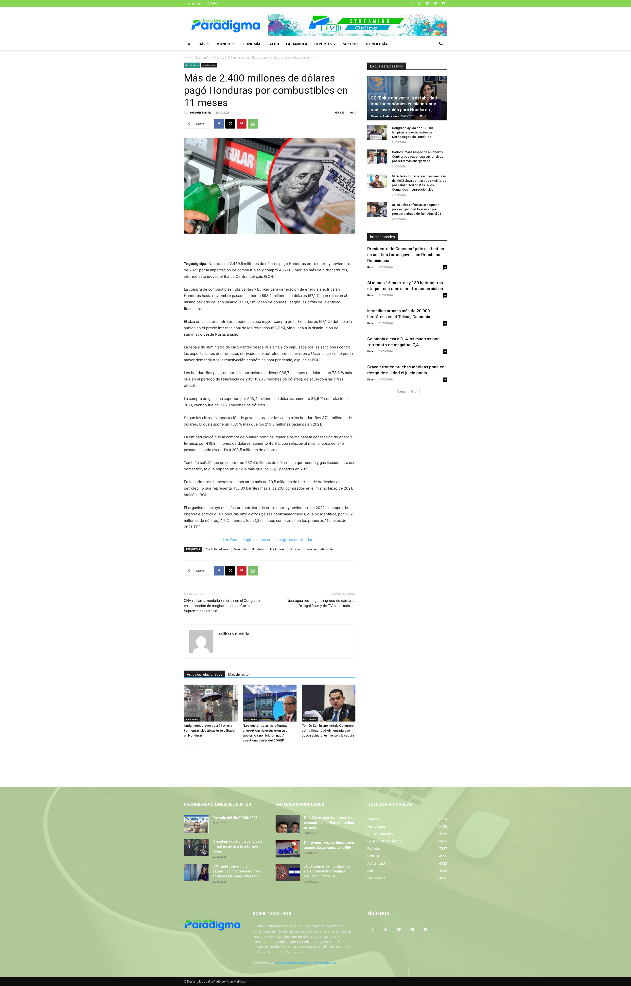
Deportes (323, 44)
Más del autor (239, 674)
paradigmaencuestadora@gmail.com (305, 962)
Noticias (295, 549)
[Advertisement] (269, 248)
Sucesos (350, 44)
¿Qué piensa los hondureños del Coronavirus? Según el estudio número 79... (327, 871)
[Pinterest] (241, 124)
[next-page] (195, 750)
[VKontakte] (435, 3)
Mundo (223, 44)
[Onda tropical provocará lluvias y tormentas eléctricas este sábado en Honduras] (211, 703)
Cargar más (405, 391)
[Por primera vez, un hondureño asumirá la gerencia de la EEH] (288, 848)
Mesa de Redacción (384, 116)
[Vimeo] (427, 3)
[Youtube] (443, 3)
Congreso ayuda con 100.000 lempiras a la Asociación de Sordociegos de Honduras (413, 132)
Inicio (187, 57)
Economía (251, 44)
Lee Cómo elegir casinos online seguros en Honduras (269, 539)
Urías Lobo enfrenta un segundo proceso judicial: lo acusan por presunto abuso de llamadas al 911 (417, 209)
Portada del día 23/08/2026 (234, 818)
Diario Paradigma (217, 549)
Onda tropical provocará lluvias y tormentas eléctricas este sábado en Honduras (209, 730)
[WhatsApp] (253, 124)
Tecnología (376, 44)
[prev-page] (187, 750)
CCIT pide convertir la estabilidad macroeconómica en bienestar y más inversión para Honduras (404, 103)
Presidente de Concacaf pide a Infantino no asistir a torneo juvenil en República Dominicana (405, 254)
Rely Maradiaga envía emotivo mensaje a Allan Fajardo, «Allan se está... (329, 823)
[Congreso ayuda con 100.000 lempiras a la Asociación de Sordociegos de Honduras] (377, 132)
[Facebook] (411, 3)
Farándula (296, 44)
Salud (273, 44)
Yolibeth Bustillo (200, 112)
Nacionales (209, 65)
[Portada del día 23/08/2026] (196, 824)
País (201, 44)
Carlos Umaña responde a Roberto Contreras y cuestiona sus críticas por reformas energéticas (417, 156)
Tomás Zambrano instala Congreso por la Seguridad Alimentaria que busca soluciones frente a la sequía (328, 730)
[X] (419, 3)
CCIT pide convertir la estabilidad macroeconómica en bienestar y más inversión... (236, 871)
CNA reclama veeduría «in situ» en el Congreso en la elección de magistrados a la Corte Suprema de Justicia (222, 605)
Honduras (258, 549)
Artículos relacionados (204, 674)
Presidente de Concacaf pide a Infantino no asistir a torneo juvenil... (237, 846)
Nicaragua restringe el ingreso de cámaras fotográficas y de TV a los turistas (321, 603)
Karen (371, 267)
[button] (441, 44)
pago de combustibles (319, 549)
